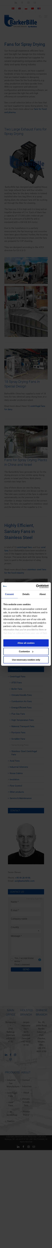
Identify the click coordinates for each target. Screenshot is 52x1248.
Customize (24, 651)
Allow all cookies (26, 643)
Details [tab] (26, 594)
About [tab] (42, 594)
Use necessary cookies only (26, 660)
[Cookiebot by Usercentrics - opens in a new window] (37, 586)
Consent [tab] (9, 594)
